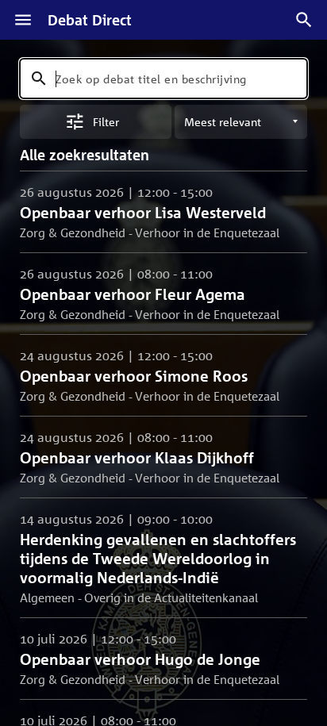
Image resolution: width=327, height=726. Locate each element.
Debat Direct (90, 20)
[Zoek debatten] (304, 20)
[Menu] (23, 20)
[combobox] (163, 78)
